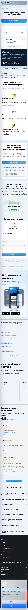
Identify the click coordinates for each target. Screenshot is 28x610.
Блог (2, 554)
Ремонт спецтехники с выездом (8, 335)
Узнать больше (14, 162)
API (2, 539)
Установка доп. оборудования (8, 340)
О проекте (3, 551)
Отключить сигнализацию (7, 338)
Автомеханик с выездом (6, 343)
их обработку (17, 261)
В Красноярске (4, 571)
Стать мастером (5, 557)
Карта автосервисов (6, 548)
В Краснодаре (4, 567)
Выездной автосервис (6, 346)
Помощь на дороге (5, 332)
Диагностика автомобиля (7, 351)
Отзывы (3, 545)
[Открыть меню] (24, 2)
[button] (14, 21)
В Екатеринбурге (5, 574)
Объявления (4, 542)
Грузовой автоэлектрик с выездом (9, 329)
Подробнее (5, 596)
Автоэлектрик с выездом (6, 327)
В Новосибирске (5, 569)
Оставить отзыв (14, 480)
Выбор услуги (13, 254)
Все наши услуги (5, 577)
